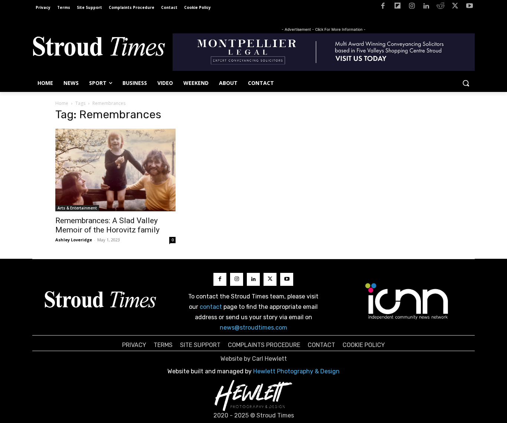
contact (211, 306)
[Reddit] (440, 7)
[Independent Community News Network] (407, 301)
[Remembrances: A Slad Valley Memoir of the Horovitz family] (115, 170)
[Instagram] (411, 7)
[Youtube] (469, 7)
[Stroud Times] (98, 48)
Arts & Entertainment (77, 208)
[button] (466, 83)
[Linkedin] (426, 7)
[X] (454, 7)
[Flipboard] (397, 7)
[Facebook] (382, 7)
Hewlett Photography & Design (296, 371)
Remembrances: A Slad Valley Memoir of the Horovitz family (107, 225)
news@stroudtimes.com (253, 327)
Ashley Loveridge (73, 239)
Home (61, 103)
